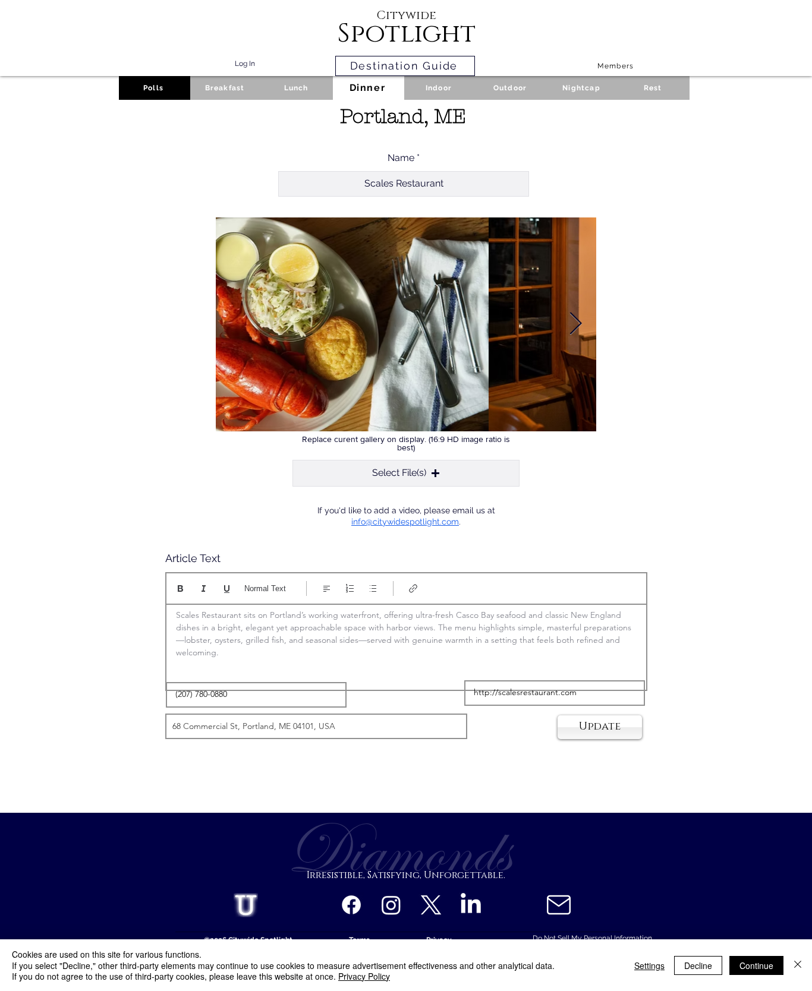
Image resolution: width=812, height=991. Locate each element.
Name (401, 158)
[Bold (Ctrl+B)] (180, 588)
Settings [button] (649, 965)
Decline (698, 965)
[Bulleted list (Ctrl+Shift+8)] (373, 588)
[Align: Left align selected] (326, 588)
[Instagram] (391, 904)
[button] (406, 473)
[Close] (798, 965)
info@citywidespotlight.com (405, 521)
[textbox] (406, 643)
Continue (756, 965)
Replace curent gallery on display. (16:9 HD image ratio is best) (406, 443)
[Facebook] (351, 904)
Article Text (193, 558)
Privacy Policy (364, 976)
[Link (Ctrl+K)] (413, 588)
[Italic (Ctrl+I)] (203, 588)
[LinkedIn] (470, 904)
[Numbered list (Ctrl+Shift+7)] (349, 588)
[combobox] (316, 726)
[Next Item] (575, 324)
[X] (430, 904)
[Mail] (558, 905)
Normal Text (265, 588)
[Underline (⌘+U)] (226, 588)
